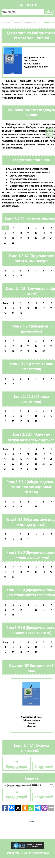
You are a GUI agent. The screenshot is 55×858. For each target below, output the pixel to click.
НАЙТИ (49, 12)
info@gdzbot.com (39, 853)
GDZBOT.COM (27, 5)
